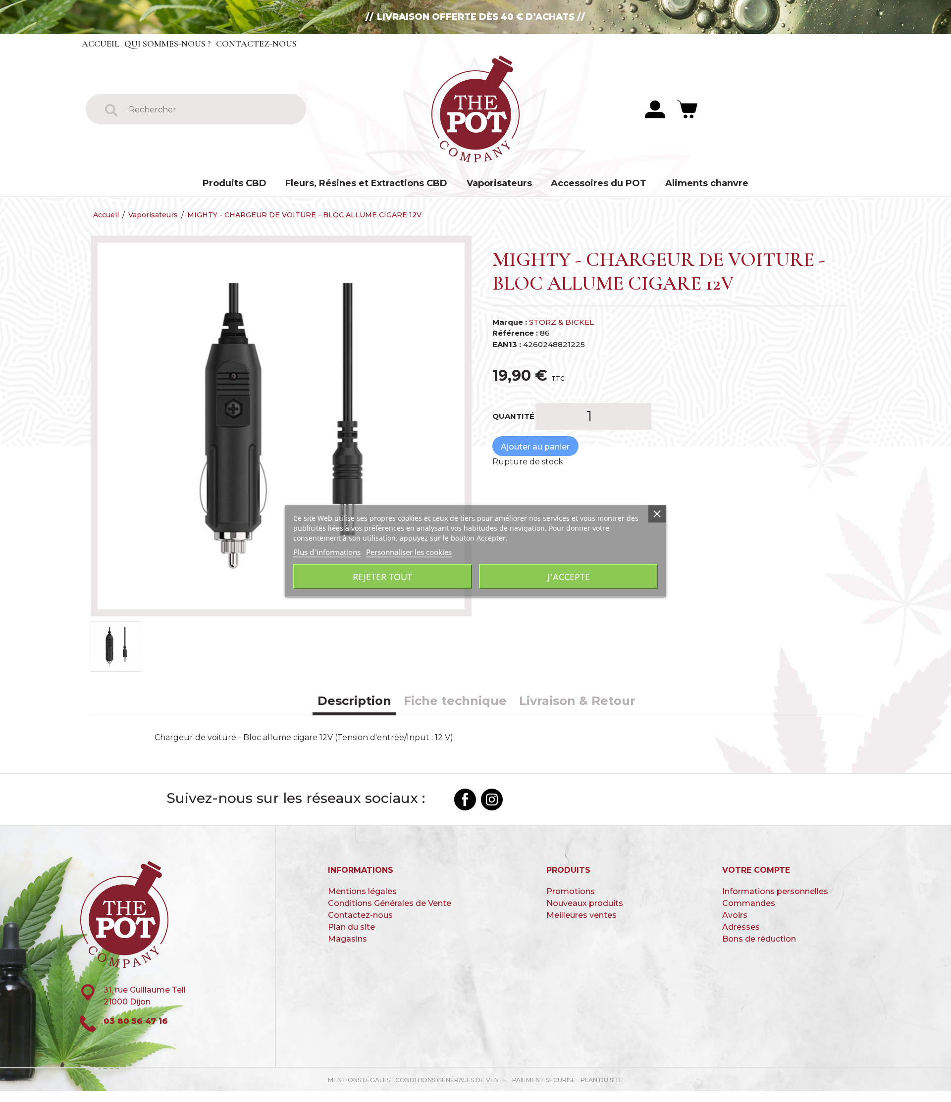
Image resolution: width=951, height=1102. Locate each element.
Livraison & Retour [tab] (577, 701)
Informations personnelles (775, 891)
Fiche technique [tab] (455, 701)
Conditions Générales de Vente (389, 903)
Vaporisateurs (499, 183)
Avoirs (734, 915)
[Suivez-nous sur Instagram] (492, 799)
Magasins (347, 939)
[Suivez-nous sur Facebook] (465, 799)
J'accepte (568, 577)
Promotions (570, 891)
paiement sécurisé (544, 1080)
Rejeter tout (382, 577)
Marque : (509, 322)
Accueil (100, 44)
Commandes (748, 903)
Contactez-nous (256, 44)
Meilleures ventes (581, 915)
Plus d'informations (327, 552)
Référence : (515, 333)
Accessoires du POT (598, 183)
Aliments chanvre (706, 183)
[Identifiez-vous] (655, 108)
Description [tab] (354, 701)
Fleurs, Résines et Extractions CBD (366, 183)
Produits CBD (234, 183)
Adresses (741, 927)
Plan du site (351, 927)
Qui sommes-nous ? (167, 44)
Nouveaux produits (584, 903)
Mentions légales (362, 891)
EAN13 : (506, 344)
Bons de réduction (759, 939)
